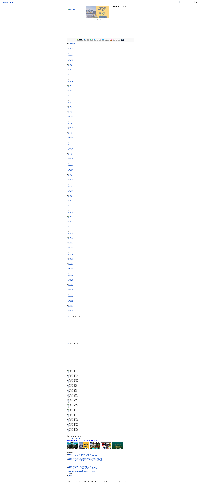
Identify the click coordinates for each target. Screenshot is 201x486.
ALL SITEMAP (70, 478)
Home (17, 2)
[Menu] (196, 2)
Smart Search (40, 2)
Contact (70, 476)
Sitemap (70, 475)
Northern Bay (69, 438)
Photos (35, 2)
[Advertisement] (100, 30)
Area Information (29, 2)
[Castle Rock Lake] (76, 13)
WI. (79, 438)
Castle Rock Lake (8, 2)
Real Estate (21, 2)
